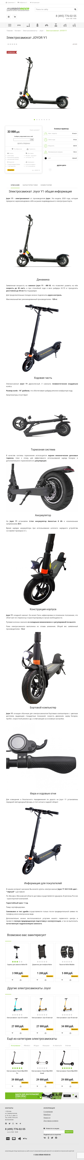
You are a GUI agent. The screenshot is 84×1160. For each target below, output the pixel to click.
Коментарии (46, 185)
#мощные (46, 1046)
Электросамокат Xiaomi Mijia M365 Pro (17, 1072)
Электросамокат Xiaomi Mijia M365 (67, 1071)
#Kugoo (36, 1046)
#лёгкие (68, 1046)
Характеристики (30, 185)
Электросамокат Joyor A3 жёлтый (42, 1017)
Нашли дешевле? (35, 130)
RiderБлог (47, 1115)
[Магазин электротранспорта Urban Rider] (18, 9)
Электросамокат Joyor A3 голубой (17, 1017)
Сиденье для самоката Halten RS (17, 964)
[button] (34, 120)
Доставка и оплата (51, 1121)
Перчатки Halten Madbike (66, 964)
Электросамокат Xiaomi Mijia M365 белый (42, 1072)
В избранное (18, 149)
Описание (15, 185)
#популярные (15, 1046)
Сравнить (32, 149)
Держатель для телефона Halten (42, 964)
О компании (48, 1112)
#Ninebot (27, 1046)
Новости (47, 1118)
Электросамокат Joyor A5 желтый (67, 1017)
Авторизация (35, 2)
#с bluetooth (57, 1046)
